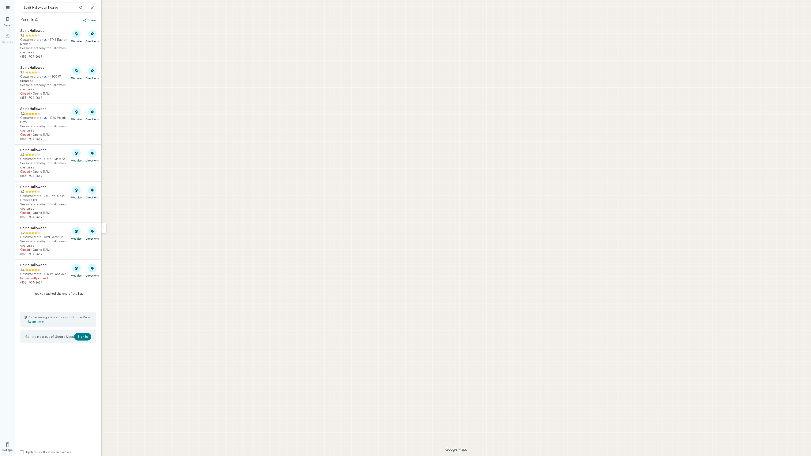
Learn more (36, 321)
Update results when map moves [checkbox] (45, 452)
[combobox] (49, 7)
